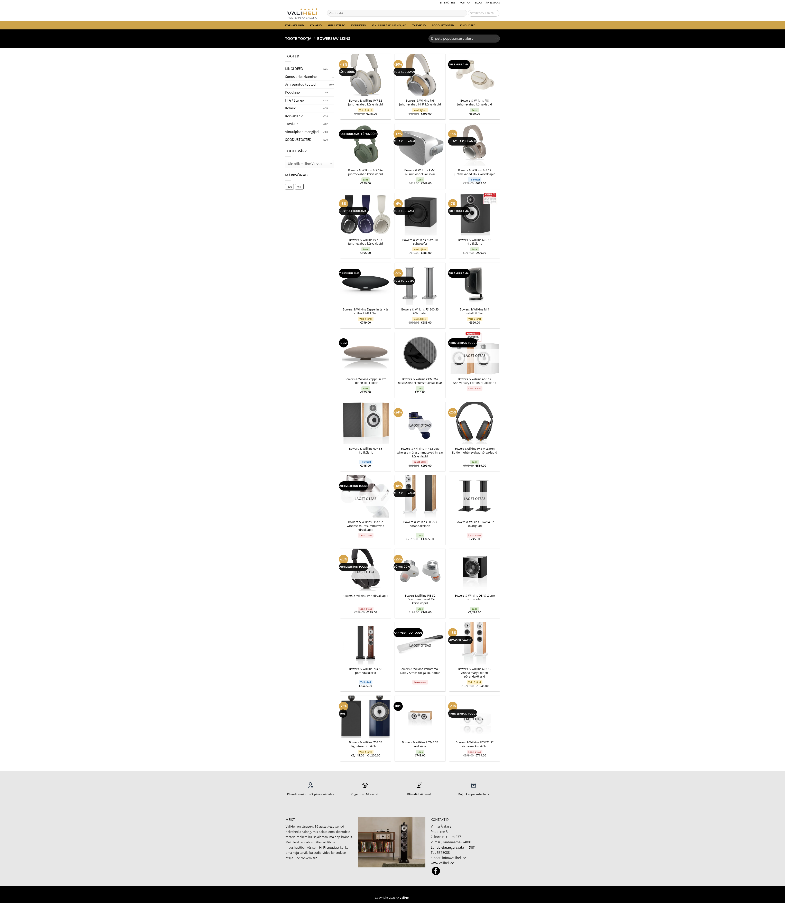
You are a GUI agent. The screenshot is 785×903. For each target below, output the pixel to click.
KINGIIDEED (467, 25)
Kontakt (466, 2)
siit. (315, 858)
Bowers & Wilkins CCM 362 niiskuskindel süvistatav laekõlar (420, 381)
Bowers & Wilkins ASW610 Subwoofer (420, 242)
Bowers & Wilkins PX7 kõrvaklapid (365, 596)
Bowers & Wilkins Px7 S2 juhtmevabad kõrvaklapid (365, 102)
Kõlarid (316, 25)
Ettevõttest (448, 2)
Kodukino (358, 25)
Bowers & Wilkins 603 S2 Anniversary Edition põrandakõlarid (474, 672)
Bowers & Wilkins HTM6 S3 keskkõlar (420, 744)
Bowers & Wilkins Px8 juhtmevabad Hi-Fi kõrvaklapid (420, 102)
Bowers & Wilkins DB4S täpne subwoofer (474, 597)
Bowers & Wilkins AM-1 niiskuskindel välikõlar (420, 172)
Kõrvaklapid (294, 25)
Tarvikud (419, 25)
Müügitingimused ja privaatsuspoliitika (392, 891)
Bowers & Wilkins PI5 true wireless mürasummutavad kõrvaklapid (365, 525)
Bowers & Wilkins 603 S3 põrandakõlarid (420, 524)
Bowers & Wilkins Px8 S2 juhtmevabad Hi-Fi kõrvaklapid (475, 172)
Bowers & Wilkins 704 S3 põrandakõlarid (365, 671)
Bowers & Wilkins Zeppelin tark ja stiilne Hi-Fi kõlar (365, 311)
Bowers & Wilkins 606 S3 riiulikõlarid (474, 242)
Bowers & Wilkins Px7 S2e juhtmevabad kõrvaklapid (365, 172)
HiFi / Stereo (336, 25)
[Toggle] (331, 68)
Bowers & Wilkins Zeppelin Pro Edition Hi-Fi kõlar (365, 381)
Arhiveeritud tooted (300, 84)
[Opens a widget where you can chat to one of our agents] (769, 896)
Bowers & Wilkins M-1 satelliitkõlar (474, 311)
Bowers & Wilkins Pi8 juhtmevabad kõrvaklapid (474, 102)
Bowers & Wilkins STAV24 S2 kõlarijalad (474, 524)
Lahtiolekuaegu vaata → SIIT (453, 847)
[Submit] (463, 13)
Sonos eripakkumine (301, 76)
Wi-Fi (299, 186)
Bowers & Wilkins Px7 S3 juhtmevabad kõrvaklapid (365, 242)
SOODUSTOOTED (443, 25)
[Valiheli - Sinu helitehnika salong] (303, 13)
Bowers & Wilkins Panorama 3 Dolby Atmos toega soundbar (420, 671)
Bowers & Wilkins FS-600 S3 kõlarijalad (420, 311)
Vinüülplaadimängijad (389, 25)
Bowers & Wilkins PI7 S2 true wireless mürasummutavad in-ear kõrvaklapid (420, 452)
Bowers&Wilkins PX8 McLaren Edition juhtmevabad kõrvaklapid (474, 450)
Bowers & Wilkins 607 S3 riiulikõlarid (365, 450)
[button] (484, 13)
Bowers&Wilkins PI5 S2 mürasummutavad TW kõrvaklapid (420, 599)
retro (289, 186)
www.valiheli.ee (442, 863)
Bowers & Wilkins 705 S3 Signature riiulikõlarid (365, 744)
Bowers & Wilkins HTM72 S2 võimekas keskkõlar (475, 744)
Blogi (478, 2)
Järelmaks (493, 2)
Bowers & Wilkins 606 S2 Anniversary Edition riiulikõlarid (474, 381)
